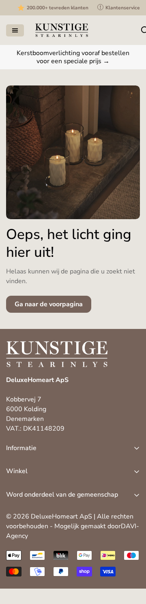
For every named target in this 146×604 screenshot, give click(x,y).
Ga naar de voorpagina (49, 304)
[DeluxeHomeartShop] (61, 30)
